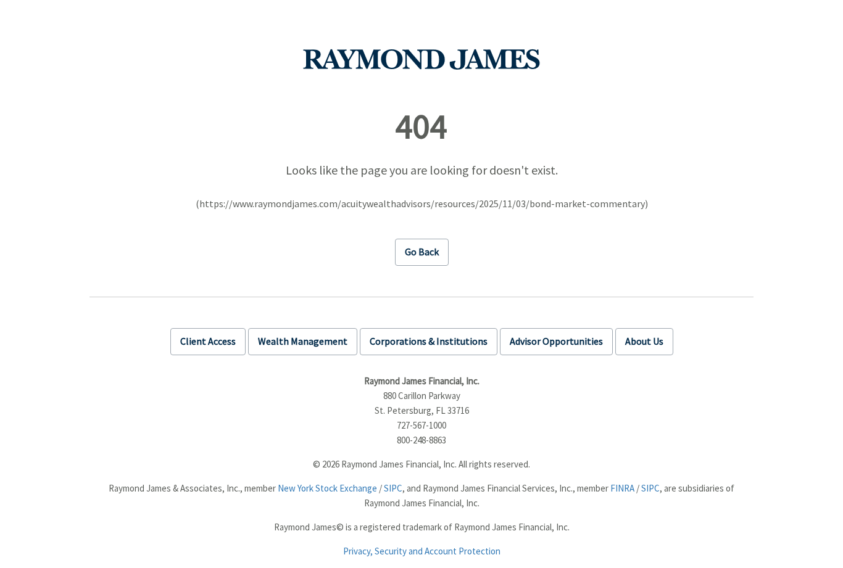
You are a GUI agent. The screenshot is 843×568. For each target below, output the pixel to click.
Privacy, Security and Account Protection (421, 551)
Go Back (422, 251)
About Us (644, 341)
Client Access (208, 341)
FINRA (622, 488)
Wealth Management (302, 341)
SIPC (393, 488)
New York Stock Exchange (327, 488)
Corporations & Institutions (429, 341)
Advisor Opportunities (556, 341)
